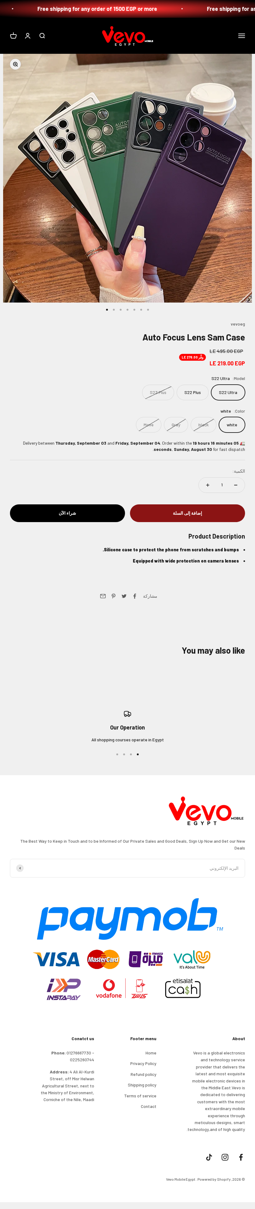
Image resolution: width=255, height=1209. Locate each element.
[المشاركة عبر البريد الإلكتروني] (103, 596)
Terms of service (140, 1095)
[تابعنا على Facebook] (241, 1157)
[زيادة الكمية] (208, 485)
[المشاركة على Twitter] (124, 596)
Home (151, 1052)
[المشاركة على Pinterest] (113, 596)
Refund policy (143, 1074)
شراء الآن (67, 513)
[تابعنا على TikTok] (209, 1157)
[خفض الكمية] (236, 485)
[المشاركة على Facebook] (134, 596)
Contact (148, 1106)
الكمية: (238, 471)
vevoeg (238, 324)
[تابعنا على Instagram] (225, 1157)
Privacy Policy (143, 1063)
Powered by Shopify (214, 1179)
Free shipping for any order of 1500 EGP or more (121, 8)
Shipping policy (142, 1084)
